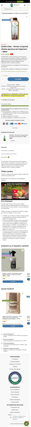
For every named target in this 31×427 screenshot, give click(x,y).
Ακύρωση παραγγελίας (15, 399)
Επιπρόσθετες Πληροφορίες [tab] (7, 150)
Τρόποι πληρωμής (15, 392)
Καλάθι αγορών (15, 409)
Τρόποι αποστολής (15, 394)
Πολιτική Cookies (15, 402)
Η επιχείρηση (15, 359)
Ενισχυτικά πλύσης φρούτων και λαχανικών (16, 86)
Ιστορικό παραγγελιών (15, 412)
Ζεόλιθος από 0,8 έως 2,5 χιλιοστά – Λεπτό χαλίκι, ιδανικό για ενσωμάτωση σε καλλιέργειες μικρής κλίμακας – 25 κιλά (12, 317)
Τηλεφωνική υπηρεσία (15, 1)
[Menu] (3, 5)
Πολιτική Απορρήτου (15, 361)
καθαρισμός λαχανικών (20, 88)
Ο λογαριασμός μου (15, 407)
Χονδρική (15, 366)
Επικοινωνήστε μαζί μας (15, 369)
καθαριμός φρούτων (10, 88)
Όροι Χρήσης (15, 397)
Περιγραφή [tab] (4, 147)
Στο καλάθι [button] (13, 281)
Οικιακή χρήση (13, 87)
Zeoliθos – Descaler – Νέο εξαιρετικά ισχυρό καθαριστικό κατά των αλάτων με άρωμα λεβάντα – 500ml (12, 274)
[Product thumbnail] (5, 138)
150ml (5, 71)
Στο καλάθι (18, 79)
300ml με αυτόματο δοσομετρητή (19, 71)
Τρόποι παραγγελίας (15, 389)
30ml (2, 71)
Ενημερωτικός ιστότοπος (15, 364)
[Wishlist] (23, 250)
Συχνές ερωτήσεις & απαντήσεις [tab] (8, 153)
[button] (27, 5)
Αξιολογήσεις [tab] (5, 157)
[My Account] (25, 5)
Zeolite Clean (15, 90)
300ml (9, 71)
